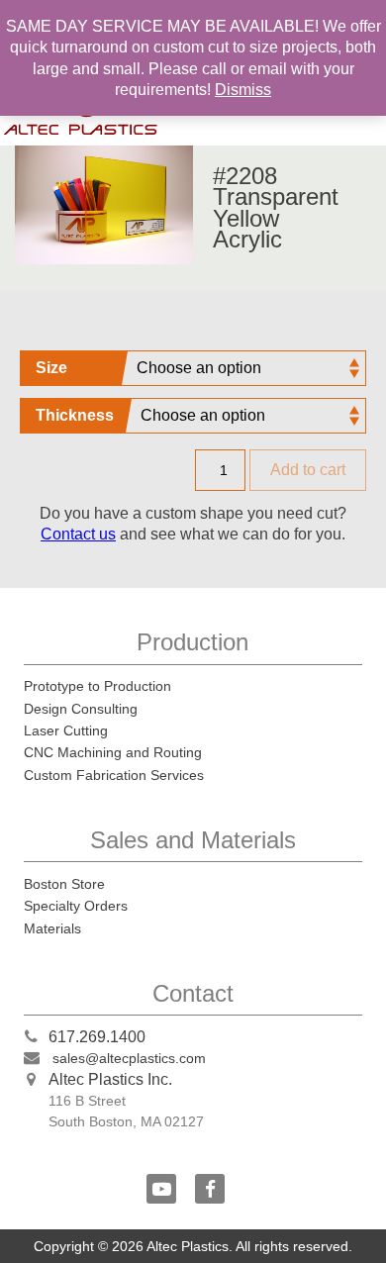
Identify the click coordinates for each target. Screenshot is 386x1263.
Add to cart (307, 469)
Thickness (75, 415)
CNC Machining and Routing (113, 752)
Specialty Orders (76, 906)
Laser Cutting (66, 730)
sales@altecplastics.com (129, 1058)
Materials (52, 928)
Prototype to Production (97, 686)
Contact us (78, 534)
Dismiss (243, 89)
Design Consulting (81, 709)
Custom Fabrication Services (114, 775)
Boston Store (64, 884)
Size (51, 367)
